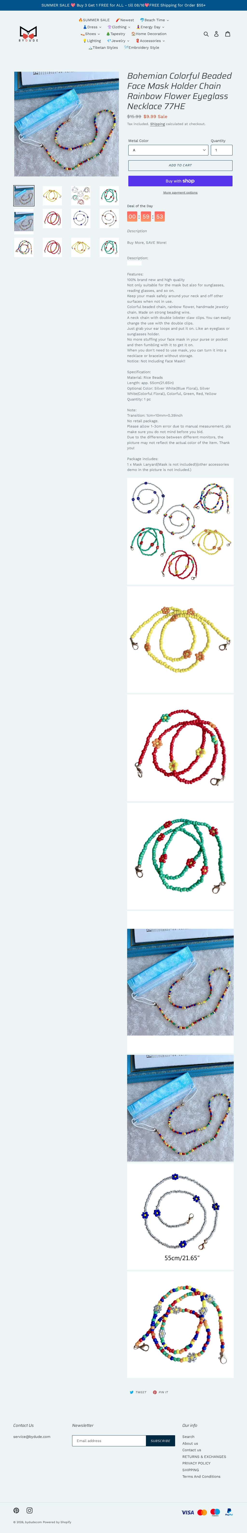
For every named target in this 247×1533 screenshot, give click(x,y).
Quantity (218, 141)
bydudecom (33, 1522)
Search (188, 1437)
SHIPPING (190, 1470)
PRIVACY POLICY (196, 1463)
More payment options (180, 192)
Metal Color (138, 141)
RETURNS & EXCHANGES (204, 1457)
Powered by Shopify (57, 1522)
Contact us (191, 1450)
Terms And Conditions (201, 1476)
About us (190, 1443)
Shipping (157, 124)
